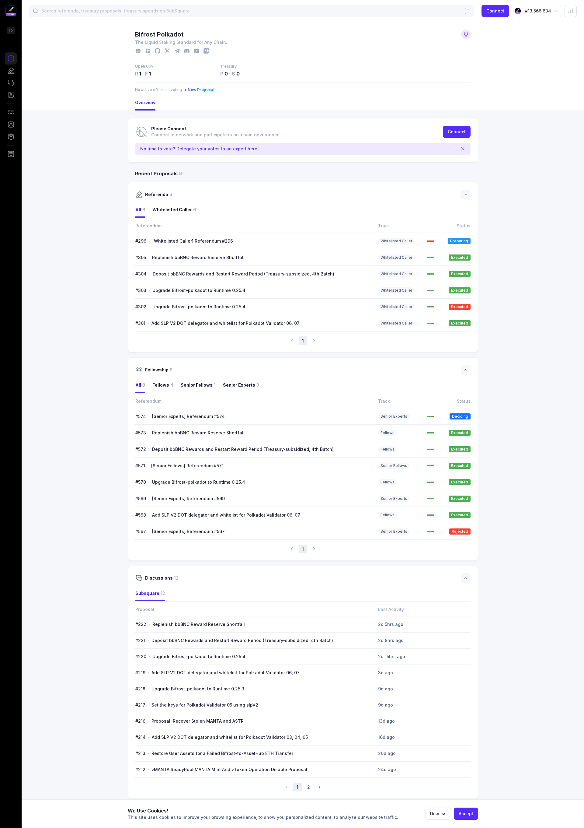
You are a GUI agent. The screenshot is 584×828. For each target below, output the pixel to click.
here (252, 148)
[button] (11, 58)
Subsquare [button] (150, 593)
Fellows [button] (162, 385)
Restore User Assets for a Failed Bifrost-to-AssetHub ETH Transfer (222, 753)
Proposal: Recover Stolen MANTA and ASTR (197, 721)
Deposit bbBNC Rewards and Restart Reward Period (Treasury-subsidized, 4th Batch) (243, 273)
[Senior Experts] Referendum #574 (188, 416)
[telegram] (177, 51)
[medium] (206, 51)
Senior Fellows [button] (198, 385)
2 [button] (308, 787)
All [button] (140, 209)
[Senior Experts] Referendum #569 (188, 498)
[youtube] (196, 51)
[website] (138, 51)
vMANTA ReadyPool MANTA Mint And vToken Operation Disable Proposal (229, 769)
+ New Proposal (199, 89)
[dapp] (148, 51)
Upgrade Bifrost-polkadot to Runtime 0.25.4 (198, 290)
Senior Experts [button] (241, 385)
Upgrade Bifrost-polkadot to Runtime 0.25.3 (197, 688)
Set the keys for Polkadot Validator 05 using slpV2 (204, 704)
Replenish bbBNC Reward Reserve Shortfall (198, 257)
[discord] (187, 51)
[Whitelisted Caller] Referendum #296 (192, 241)
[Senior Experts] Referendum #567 (188, 531)
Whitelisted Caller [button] (174, 209)
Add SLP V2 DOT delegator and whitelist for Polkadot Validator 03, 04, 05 (230, 737)
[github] (158, 51)
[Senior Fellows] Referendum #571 (187, 465)
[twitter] (167, 51)
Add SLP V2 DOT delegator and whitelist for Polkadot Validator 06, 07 (225, 323)
